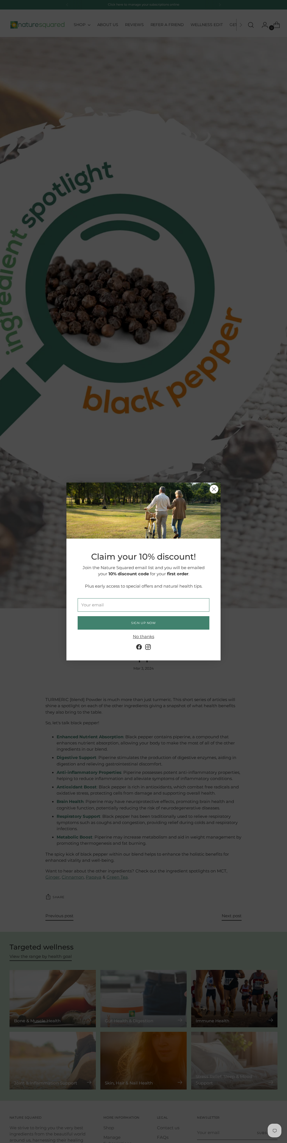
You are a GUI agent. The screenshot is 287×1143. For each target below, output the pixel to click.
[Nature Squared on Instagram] (148, 648)
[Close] (214, 489)
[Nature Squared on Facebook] (139, 648)
